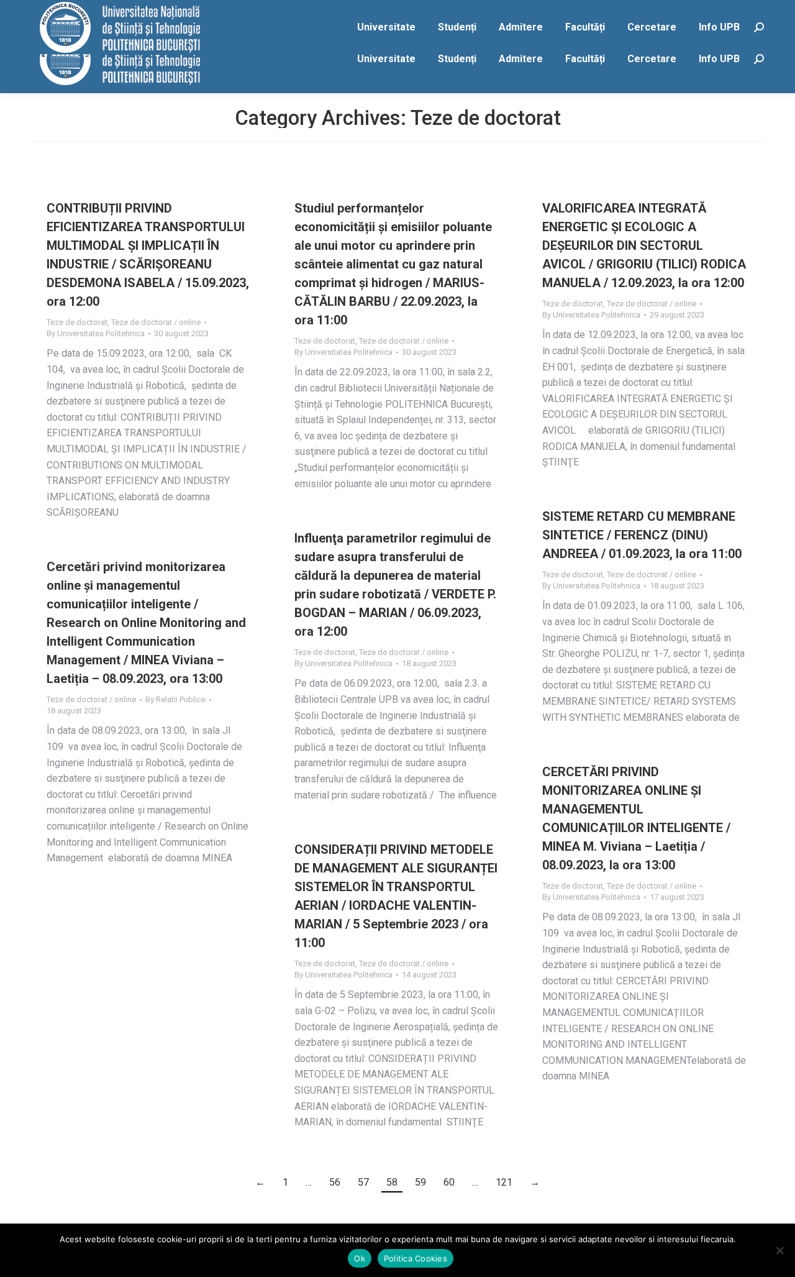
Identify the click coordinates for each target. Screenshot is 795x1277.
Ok (359, 1258)
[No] (779, 1250)
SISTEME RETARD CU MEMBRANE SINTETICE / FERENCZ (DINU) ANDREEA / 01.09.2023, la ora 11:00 (642, 535)
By (96, 333)
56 (334, 1182)
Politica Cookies (415, 1258)
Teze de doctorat (77, 322)
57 (363, 1182)
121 (504, 1182)
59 (420, 1182)
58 (392, 1182)
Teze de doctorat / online (156, 322)
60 (449, 1182)
